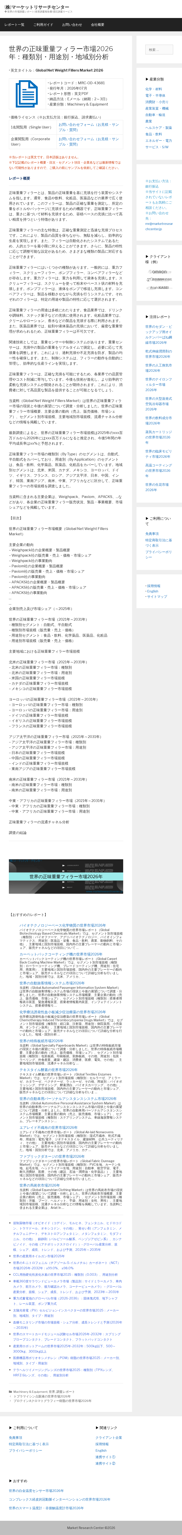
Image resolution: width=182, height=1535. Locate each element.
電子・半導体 (155, 96)
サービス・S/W (157, 147)
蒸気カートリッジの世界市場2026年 (158, 437)
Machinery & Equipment (30, 1391)
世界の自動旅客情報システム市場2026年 (52, 983)
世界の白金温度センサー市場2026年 (36, 1491)
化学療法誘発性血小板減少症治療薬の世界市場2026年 (63, 1012)
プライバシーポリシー (25, 1451)
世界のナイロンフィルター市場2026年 (158, 384)
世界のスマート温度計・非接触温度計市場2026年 (46, 1508)
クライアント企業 (108, 1438)
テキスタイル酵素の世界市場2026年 (49, 1070)
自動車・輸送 (155, 115)
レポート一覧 (14, 25)
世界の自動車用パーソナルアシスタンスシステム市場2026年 (68, 1099)
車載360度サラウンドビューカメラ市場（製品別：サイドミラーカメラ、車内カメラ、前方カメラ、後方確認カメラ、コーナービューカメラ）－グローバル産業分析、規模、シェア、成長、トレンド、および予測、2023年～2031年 (67, 1286)
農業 (148, 121)
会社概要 (97, 25)
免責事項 (152, 534)
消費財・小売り (157, 102)
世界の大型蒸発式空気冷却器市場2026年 (158, 404)
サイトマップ (157, 597)
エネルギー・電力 (158, 141)
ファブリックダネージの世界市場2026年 (52, 1156)
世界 (52, 1391)
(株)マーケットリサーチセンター (36, 7)
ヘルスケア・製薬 (158, 128)
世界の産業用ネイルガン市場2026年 (39, 1256)
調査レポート (65, 1391)
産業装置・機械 (157, 108)
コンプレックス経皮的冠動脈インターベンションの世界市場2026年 (60, 1499)
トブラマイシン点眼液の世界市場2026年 (42, 1396)
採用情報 (153, 586)
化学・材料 (153, 89)
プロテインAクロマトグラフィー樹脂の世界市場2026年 (53, 1401)
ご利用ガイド (43, 25)
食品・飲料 (153, 134)
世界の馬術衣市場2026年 (40, 1185)
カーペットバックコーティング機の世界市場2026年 (61, 954)
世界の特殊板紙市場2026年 (41, 1041)
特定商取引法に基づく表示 (29, 1444)
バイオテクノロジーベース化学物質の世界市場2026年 (63, 925)
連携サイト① (105, 1457)
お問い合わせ (72, 25)
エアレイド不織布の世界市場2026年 (49, 1127)
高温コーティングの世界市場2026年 (158, 470)
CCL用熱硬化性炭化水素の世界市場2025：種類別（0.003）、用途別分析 (65, 1275)
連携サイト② (105, 1463)
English (152, 591)
